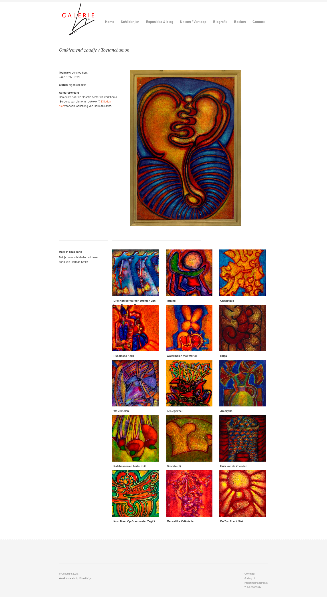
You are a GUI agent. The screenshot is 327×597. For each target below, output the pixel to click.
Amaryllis (226, 411)
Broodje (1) (174, 466)
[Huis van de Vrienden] (242, 438)
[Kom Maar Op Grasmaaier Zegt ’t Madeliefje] (135, 493)
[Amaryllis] (242, 383)
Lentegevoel (174, 411)
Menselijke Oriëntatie (180, 521)
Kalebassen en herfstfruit (129, 466)
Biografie (220, 21)
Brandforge (85, 578)
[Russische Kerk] (135, 328)
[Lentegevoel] (189, 383)
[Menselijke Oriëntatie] (189, 493)
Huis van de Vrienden (233, 466)
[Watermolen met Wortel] (189, 328)
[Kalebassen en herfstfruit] (135, 438)
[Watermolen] (135, 383)
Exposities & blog (159, 21)
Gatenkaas (227, 301)
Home (109, 21)
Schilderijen (130, 21)
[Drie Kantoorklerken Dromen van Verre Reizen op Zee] (135, 272)
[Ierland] (189, 272)
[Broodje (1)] (189, 438)
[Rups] (242, 328)
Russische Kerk (123, 356)
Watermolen (121, 411)
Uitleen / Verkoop (193, 21)
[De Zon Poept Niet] (242, 493)
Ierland (171, 301)
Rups (223, 356)
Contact (258, 21)
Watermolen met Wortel (182, 356)
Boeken (240, 21)
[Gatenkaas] (242, 272)
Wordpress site (67, 578)
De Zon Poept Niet (231, 521)
